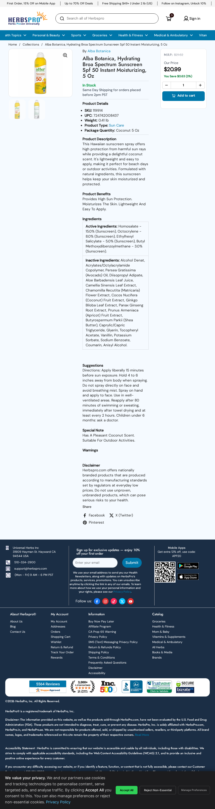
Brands (157, 657)
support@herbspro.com (30, 568)
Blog (13, 626)
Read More (142, 735)
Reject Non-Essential (158, 790)
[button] (168, 18)
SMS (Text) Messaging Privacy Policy (113, 642)
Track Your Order (62, 652)
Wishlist (56, 642)
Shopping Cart (60, 637)
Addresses (58, 626)
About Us (16, 621)
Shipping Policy (98, 652)
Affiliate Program (99, 626)
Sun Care (116, 125)
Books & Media (162, 652)
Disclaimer (95, 668)
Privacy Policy (97, 637)
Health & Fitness (163, 626)
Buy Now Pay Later (101, 621)
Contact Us (17, 632)
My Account (59, 621)
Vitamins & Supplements (168, 637)
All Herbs (158, 647)
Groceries (158, 621)
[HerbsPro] (27, 18)
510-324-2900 (24, 562)
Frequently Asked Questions (107, 662)
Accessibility (96, 673)
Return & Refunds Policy (104, 647)
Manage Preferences (194, 790)
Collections (31, 44)
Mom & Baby (160, 632)
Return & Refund (62, 647)
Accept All (126, 790)
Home (12, 44)
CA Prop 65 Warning (102, 632)
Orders (55, 632)
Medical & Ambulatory (167, 642)
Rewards (57, 657)
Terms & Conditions (101, 657)
